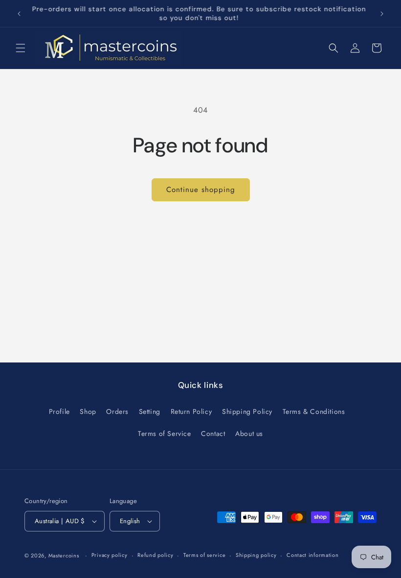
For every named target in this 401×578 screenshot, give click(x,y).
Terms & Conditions (314, 411)
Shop (88, 411)
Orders (117, 411)
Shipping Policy (247, 411)
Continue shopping (200, 189)
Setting (149, 411)
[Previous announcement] (19, 13)
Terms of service (204, 555)
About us (249, 433)
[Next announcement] (382, 13)
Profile (59, 411)
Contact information (312, 555)
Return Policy (191, 411)
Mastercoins (63, 555)
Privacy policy (109, 555)
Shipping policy (256, 555)
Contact (213, 433)
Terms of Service (164, 433)
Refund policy (155, 555)
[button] (20, 48)
